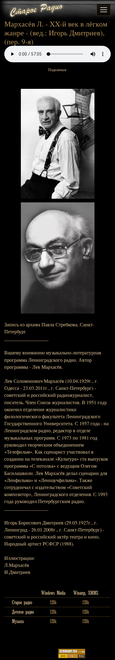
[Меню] (104, 10)
